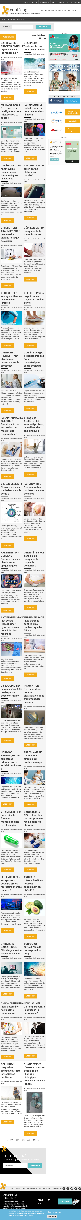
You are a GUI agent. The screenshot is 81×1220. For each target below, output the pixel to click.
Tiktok (75, 1188)
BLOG (76, 11)
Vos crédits (73, 121)
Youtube (79, 1188)
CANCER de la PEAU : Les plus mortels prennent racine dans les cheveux (33, 819)
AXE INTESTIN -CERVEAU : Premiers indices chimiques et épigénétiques (10, 559)
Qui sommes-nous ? (34, 1188)
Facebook (64, 1188)
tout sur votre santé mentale (73, 112)
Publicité (46, 1188)
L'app (54, 2)
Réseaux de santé (69, 11)
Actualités (43, 11)
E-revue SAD (44, 2)
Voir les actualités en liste (40, 38)
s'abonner (64, 1201)
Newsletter (20, 1188)
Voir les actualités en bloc (45, 38)
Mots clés (6, 27)
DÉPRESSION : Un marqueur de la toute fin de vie (34, 231)
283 (28, 1140)
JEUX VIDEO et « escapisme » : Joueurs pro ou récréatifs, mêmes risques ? (11, 884)
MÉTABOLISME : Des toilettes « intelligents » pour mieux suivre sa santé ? (11, 111)
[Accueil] (6, 11)
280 (11, 1140)
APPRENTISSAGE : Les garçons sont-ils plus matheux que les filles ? (34, 624)
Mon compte (75, 2)
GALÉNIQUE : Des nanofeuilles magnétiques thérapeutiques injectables (11, 172)
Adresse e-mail (9, 1162)
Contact (59, 1188)
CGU (53, 1188)
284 (34, 1140)
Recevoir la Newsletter (64, 96)
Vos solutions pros (72, 130)
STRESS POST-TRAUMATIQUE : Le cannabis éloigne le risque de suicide (10, 234)
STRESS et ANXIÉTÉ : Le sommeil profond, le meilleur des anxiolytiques (34, 424)
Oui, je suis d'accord (55, 1212)
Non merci (52, 1216)
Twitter (67, 1188)
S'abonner (35, 1165)
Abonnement (59, 11)
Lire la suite (7, 97)
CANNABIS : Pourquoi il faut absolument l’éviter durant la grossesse (10, 359)
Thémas (61, 2)
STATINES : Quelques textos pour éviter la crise (34, 46)
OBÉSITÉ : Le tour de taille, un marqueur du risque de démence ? (34, 559)
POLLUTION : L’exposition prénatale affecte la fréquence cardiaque (10, 1071)
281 (17, 1140)
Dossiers (51, 11)
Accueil (3, 19)
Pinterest (71, 1188)
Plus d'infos (28, 1215)
